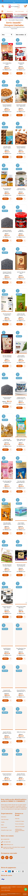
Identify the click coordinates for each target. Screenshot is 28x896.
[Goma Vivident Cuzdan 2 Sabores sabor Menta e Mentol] (24, 533)
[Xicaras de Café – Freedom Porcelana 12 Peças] (10, 700)
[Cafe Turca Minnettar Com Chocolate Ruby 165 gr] (10, 366)
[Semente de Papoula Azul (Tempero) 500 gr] (10, 282)
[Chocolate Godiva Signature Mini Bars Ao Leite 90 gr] (24, 491)
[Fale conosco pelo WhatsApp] (25, 889)
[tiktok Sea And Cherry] (11, 857)
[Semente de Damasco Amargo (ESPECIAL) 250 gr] (24, 157)
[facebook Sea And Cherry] (6, 857)
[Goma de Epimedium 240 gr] (10, 73)
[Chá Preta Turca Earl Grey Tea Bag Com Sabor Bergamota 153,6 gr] (24, 575)
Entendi (25, 894)
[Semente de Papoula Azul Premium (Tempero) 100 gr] (10, 406)
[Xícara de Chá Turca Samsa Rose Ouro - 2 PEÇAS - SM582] (24, 700)
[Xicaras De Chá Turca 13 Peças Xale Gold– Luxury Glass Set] (10, 784)
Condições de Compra (19, 821)
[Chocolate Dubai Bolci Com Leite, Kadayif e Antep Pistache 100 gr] (10, 575)
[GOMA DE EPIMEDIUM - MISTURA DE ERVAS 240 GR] (24, 240)
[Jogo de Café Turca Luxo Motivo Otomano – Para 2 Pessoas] (10, 742)
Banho (2, 824)
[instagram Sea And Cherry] (2, 857)
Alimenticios (10, 11)
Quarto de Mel (4, 827)
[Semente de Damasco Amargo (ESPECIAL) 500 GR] (10, 115)
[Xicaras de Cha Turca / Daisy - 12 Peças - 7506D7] (10, 617)
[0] (25, 6)
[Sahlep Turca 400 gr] (24, 741)
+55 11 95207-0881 (7, 842)
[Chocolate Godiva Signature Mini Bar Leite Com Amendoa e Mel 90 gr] (10, 533)
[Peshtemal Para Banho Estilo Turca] (24, 617)
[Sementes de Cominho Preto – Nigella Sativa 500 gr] (24, 115)
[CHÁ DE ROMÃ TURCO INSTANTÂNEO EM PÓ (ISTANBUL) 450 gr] (24, 73)
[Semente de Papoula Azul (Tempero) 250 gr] (10, 240)
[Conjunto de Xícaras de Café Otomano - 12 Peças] (24, 408)
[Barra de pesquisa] (3, 6)
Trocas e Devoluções (19, 824)
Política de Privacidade (19, 826)
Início (6, 20)
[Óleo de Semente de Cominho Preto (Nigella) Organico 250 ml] (10, 324)
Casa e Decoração (19, 11)
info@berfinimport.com (8, 844)
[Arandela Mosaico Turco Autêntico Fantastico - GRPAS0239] (10, 659)
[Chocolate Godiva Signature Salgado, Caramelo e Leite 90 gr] (10, 157)
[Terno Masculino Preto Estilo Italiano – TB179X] (24, 659)
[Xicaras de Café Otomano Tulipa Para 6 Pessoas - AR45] (10, 449)
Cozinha (2, 822)
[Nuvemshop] (5, 890)
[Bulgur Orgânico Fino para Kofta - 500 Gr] (24, 449)
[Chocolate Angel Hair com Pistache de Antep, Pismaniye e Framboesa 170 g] (10, 491)
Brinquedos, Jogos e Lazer (6, 830)
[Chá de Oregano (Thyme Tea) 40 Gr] (24, 366)
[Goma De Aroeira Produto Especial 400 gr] (24, 199)
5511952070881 (6, 839)
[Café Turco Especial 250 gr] (24, 282)
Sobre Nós (17, 818)
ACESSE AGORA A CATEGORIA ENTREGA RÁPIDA (19, 830)
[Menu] (2, 11)
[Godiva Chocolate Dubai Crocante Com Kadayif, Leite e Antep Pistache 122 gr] (24, 324)
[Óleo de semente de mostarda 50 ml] (10, 199)
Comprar (19, 616)
